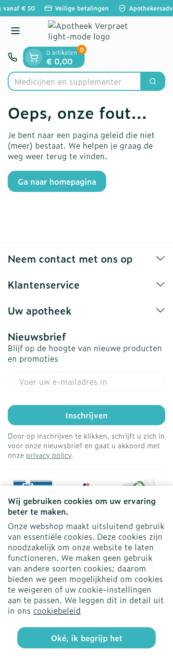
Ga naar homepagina (57, 181)
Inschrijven (86, 415)
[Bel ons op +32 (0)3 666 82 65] (12, 57)
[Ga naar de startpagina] (96, 31)
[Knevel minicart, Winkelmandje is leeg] (33, 57)
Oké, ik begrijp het (87, 638)
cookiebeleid (57, 610)
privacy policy (48, 455)
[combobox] (74, 81)
